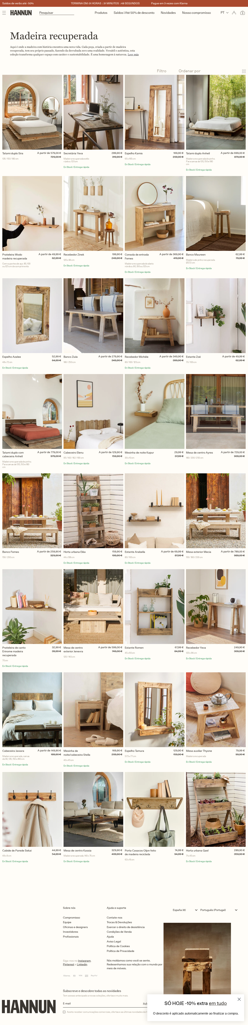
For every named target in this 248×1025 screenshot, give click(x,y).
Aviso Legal (114, 941)
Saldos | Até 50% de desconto (134, 13)
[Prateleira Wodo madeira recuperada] (32, 213)
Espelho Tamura (134, 750)
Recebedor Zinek (74, 254)
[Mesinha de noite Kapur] (154, 411)
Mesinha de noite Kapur (139, 452)
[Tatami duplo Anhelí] (216, 112)
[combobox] (186, 910)
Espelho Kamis (134, 153)
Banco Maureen (196, 254)
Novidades (168, 13)
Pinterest (68, 964)
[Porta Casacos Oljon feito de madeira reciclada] (154, 809)
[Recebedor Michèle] (154, 315)
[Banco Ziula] (93, 315)
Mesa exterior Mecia (198, 551)
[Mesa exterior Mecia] (216, 510)
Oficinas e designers (75, 927)
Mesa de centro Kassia (77, 850)
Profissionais (71, 936)
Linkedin (82, 964)
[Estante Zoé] (216, 315)
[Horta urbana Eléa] (93, 510)
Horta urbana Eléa (75, 551)
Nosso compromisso (196, 13)
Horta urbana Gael (197, 850)
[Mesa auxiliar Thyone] (216, 709)
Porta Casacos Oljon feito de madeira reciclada (140, 852)
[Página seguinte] (124, 880)
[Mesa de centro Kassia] (93, 809)
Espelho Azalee (11, 356)
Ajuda (110, 936)
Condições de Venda (119, 931)
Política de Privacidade (120, 951)
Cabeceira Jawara (13, 750)
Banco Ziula (71, 356)
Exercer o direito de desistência (126, 927)
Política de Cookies (118, 946)
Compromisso (71, 917)
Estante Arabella (135, 551)
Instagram (84, 960)
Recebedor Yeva (196, 647)
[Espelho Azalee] (32, 315)
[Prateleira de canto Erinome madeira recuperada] (32, 606)
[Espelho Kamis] (154, 112)
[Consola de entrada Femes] (154, 213)
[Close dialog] (239, 999)
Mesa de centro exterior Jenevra (73, 649)
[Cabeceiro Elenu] (93, 411)
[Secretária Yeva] (93, 112)
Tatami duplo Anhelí (198, 153)
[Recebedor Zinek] (93, 213)
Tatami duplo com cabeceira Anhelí (13, 454)
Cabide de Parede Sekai (17, 850)
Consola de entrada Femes (137, 256)
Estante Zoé (193, 356)
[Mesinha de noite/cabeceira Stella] (93, 709)
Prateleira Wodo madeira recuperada (14, 256)
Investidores (70, 931)
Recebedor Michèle (136, 356)
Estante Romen (134, 647)
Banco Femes (10, 551)
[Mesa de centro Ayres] (216, 411)
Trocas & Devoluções (119, 922)
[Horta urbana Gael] (216, 809)
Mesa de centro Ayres (199, 452)
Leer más (133, 54)
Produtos (101, 13)
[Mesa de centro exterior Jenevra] (93, 606)
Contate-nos (114, 917)
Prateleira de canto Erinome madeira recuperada (14, 651)
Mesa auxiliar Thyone (199, 750)
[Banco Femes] (32, 510)
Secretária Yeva (73, 153)
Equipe (67, 922)
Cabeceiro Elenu (74, 452)
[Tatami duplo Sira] (32, 112)
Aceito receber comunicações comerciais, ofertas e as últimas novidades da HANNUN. (112, 1012)
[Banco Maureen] (216, 213)
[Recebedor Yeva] (216, 606)
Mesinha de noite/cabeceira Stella (77, 752)
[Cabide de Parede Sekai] (32, 809)
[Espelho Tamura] (154, 709)
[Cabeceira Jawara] (32, 709)
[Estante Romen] (154, 606)
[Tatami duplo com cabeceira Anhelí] (32, 411)
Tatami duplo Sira (12, 153)
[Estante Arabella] (154, 510)
